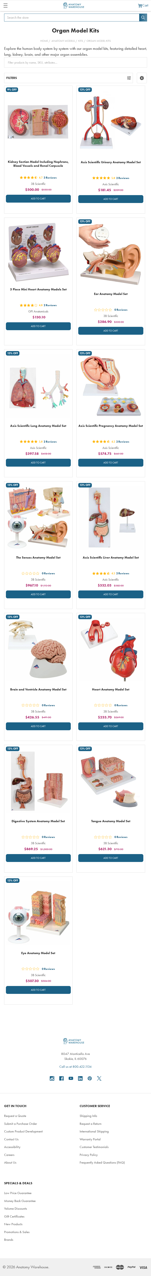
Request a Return (90, 1124)
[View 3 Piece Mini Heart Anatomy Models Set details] (38, 251)
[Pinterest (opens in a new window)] (90, 1078)
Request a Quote (15, 1116)
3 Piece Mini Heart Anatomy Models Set (38, 289)
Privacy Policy (89, 1155)
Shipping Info (88, 1116)
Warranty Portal (90, 1139)
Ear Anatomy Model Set (111, 294)
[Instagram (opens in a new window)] (52, 1078)
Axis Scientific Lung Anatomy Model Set (38, 426)
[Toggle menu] (5, 5)
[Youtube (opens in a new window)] (71, 1078)
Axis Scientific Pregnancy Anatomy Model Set (110, 426)
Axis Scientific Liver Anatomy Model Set (111, 557)
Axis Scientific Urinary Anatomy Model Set (111, 162)
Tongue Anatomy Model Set (110, 821)
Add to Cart (38, 198)
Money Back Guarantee (20, 1201)
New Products (13, 1224)
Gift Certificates (14, 1216)
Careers (9, 1155)
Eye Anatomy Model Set (38, 953)
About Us (10, 1162)
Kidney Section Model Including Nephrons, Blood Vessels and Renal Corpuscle (38, 164)
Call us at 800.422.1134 (75, 1066)
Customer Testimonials (94, 1147)
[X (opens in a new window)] (99, 1078)
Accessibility (12, 1147)
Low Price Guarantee (17, 1193)
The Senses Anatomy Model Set (38, 557)
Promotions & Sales (16, 1232)
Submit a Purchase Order (20, 1124)
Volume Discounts (15, 1208)
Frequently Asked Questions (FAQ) (102, 1162)
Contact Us (11, 1139)
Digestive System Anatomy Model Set (38, 821)
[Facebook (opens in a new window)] (61, 1078)
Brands (8, 1240)
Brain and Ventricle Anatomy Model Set (38, 689)
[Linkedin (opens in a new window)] (80, 1078)
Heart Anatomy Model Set (110, 689)
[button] (142, 78)
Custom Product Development (23, 1131)
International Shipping (94, 1131)
